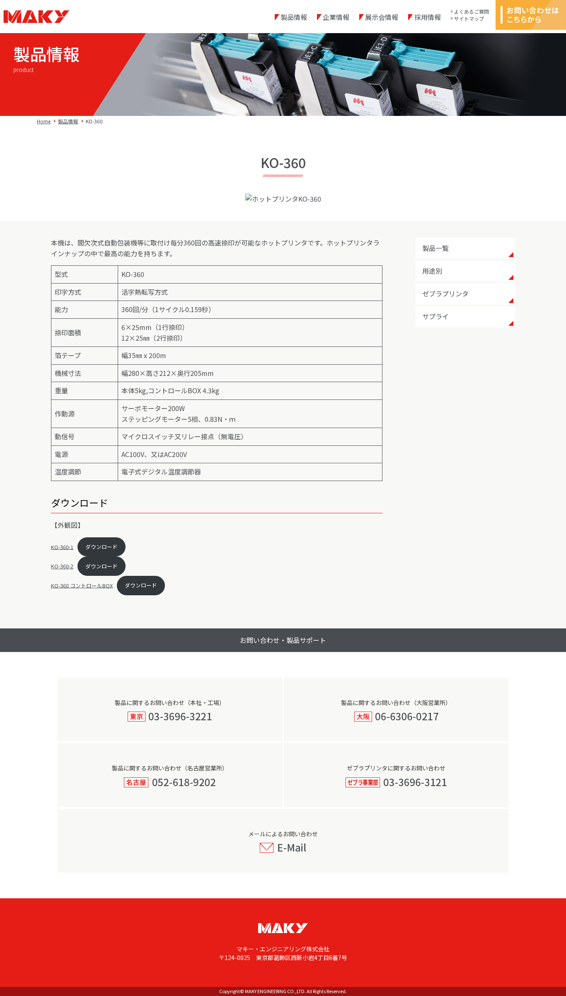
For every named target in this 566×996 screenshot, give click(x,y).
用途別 (432, 271)
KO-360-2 (62, 566)
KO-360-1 (62, 547)
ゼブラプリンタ (445, 293)
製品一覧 (435, 248)
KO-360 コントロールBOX (82, 585)
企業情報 (336, 17)
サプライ (435, 316)
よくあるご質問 (471, 11)
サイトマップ (469, 18)
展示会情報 (381, 17)
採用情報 (427, 17)
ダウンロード (101, 547)
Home (44, 121)
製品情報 (294, 17)
